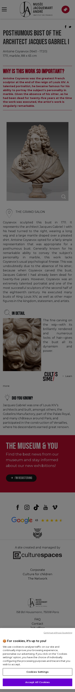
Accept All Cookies (37, 682)
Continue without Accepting (58, 632)
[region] (37, 658)
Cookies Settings (37, 671)
